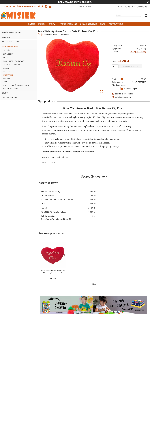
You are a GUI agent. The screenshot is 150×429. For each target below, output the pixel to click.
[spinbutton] (115, 66)
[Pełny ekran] (101, 91)
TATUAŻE (6, 50)
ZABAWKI (52, 24)
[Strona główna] (39, 34)
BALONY (6, 57)
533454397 (9, 6)
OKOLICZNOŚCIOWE (88, 24)
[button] (34, 32)
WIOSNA (6, 68)
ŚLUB (5, 82)
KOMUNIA (6, 78)
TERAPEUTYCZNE (116, 24)
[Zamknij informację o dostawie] (147, 2)
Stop (94, 284)
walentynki (65, 35)
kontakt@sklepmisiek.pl (31, 6)
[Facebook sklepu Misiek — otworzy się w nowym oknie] (46, 6)
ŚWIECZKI (6, 72)
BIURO (102, 24)
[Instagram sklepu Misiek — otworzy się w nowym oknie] (50, 6)
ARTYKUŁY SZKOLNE (68, 24)
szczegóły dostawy (138, 51)
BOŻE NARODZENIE (10, 89)
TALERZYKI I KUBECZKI (12, 64)
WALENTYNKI (8, 75)
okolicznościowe (50, 35)
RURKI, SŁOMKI (8, 54)
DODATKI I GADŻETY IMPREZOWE (16, 85)
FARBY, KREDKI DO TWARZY (14, 61)
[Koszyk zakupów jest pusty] (146, 15)
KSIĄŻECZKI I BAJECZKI (36, 24)
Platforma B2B (85, 6)
